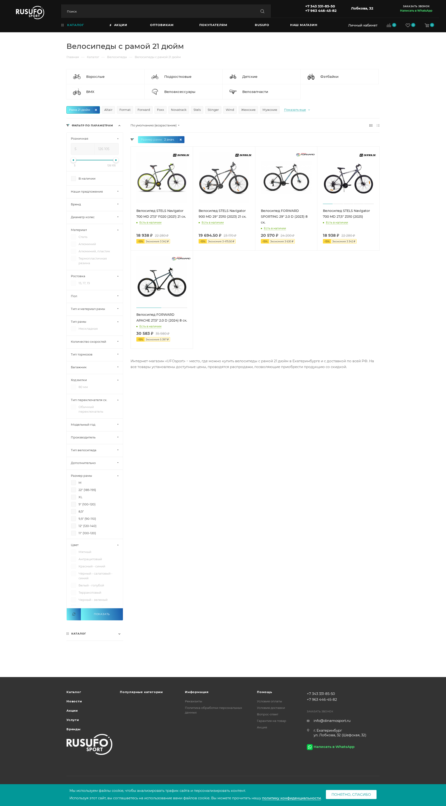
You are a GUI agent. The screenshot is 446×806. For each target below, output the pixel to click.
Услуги (72, 720)
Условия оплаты (269, 701)
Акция (262, 727)
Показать (102, 614)
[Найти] (262, 11)
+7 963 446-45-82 (321, 10)
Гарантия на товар (271, 721)
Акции (72, 710)
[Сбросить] (74, 614)
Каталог (73, 692)
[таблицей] (378, 125)
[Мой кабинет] (361, 25)
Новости (74, 701)
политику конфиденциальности (291, 798)
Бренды (73, 729)
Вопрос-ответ (267, 714)
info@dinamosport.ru (332, 720)
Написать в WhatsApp (416, 10)
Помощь (264, 692)
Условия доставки (271, 708)
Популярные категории (141, 692)
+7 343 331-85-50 (320, 6)
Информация (197, 692)
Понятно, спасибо (351, 794)
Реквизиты (193, 701)
